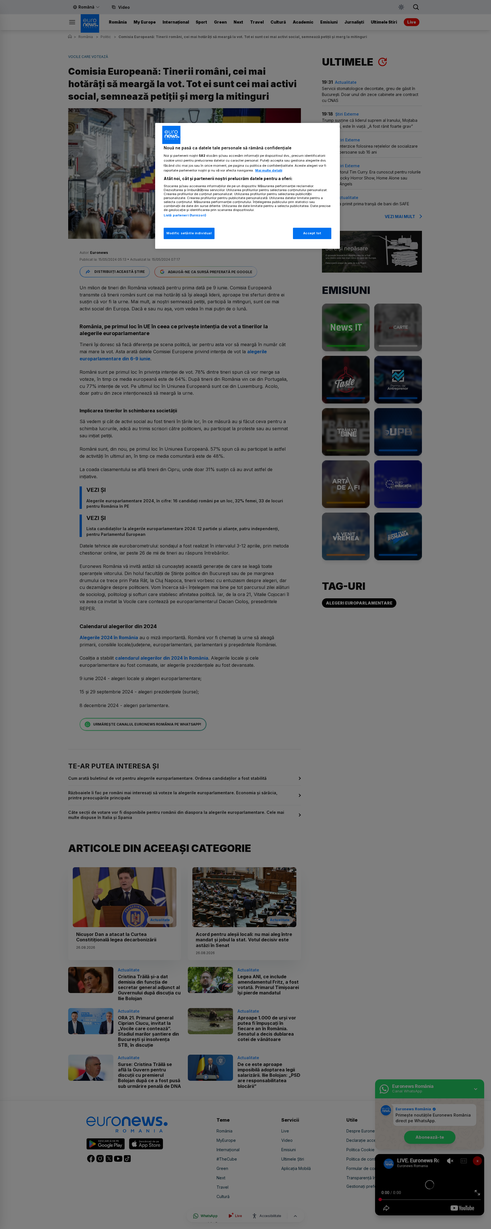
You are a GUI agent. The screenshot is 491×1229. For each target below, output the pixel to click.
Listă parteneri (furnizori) (185, 215)
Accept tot (312, 233)
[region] (247, 186)
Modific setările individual (189, 233)
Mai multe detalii (268, 170)
